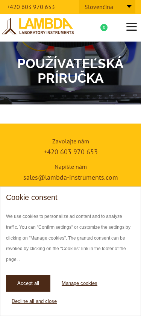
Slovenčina (99, 6)
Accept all (28, 283)
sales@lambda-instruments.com (70, 177)
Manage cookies (79, 283)
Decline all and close (34, 301)
